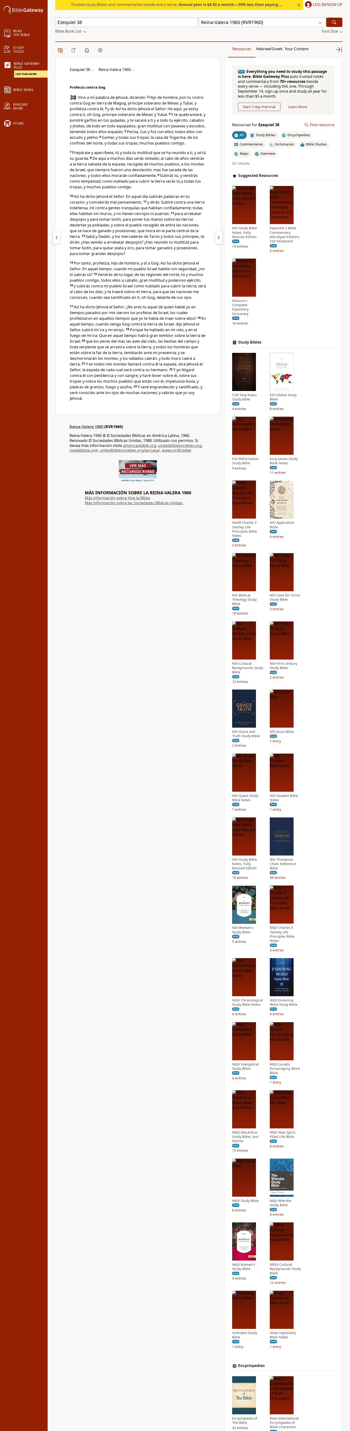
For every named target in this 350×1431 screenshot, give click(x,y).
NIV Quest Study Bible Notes (245, 798)
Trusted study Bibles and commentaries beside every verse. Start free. (193, 4)
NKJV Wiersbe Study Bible (280, 1203)
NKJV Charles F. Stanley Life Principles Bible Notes (282, 934)
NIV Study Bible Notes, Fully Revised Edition (244, 232)
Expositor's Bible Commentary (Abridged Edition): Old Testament (285, 235)
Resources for (255, 124)
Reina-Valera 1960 (86, 426)
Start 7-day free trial (259, 106)
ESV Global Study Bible (283, 397)
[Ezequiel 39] (219, 237)
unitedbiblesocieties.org (180, 445)
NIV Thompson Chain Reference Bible (283, 863)
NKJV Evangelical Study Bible (245, 1066)
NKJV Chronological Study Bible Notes (247, 1002)
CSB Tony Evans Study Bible (244, 397)
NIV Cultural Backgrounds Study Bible (247, 667)
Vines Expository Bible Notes (283, 1335)
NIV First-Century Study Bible (283, 665)
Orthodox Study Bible (244, 1335)
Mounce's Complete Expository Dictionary (240, 307)
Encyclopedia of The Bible (244, 1420)
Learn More (297, 106)
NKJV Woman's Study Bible (243, 1266)
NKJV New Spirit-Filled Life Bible (283, 1134)
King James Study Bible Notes (284, 461)
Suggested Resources (258, 175)
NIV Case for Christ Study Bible (285, 597)
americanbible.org (139, 445)
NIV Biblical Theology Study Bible (244, 599)
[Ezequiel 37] (56, 237)
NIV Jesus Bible (282, 732)
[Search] (334, 22)
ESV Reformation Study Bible (245, 461)
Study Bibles (249, 342)
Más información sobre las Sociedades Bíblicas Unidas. (134, 502)
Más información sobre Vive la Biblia (117, 497)
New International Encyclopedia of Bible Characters (284, 1422)
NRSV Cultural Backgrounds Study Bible (285, 1268)
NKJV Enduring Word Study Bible (283, 1002)
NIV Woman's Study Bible (242, 930)
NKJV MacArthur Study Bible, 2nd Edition (245, 1136)
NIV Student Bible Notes (284, 798)
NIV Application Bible (282, 525)
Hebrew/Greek (269, 48)
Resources (241, 48)
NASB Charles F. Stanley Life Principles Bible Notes (244, 529)
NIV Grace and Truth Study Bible (246, 734)
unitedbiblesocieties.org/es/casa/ (130, 450)
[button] (322, 5)
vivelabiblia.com (84, 450)
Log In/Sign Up (327, 4)
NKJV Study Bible (245, 1201)
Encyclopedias (251, 1365)
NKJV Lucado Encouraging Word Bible (285, 1068)
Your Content (297, 48)
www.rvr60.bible (176, 450)
